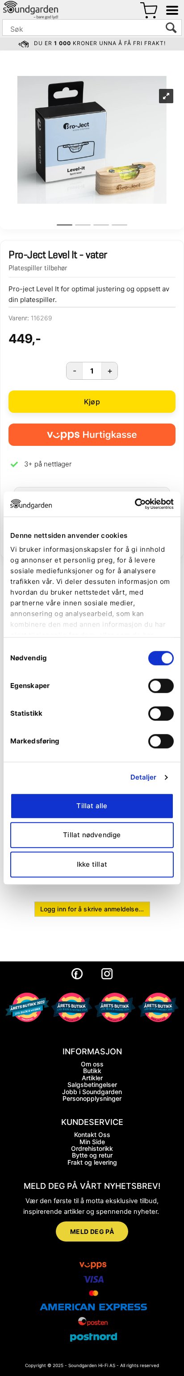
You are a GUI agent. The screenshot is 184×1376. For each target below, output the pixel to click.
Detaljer (143, 777)
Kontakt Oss (92, 1134)
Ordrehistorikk (92, 1148)
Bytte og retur (92, 1155)
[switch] (161, 686)
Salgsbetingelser (92, 1084)
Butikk (92, 1070)
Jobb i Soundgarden (92, 1091)
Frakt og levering (92, 1162)
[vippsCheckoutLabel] (92, 435)
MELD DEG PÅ (92, 1231)
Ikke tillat (92, 864)
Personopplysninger (92, 1098)
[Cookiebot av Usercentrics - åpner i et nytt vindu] (135, 504)
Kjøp (92, 401)
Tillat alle (91, 805)
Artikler (92, 1078)
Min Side (92, 1141)
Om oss (92, 1064)
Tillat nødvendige (92, 835)
